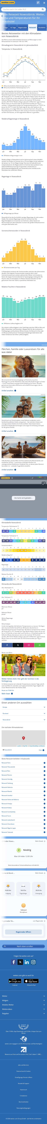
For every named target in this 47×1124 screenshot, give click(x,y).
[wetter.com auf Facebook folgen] (13, 962)
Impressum (23, 1090)
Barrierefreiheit (23, 1102)
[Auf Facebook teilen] (7, 645)
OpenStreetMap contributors (37, 746)
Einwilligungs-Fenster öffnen (23, 1077)
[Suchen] (42, 9)
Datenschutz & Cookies (24, 1071)
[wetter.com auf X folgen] (20, 963)
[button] (23, 996)
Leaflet (19, 746)
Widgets (5, 1000)
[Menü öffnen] (43, 2)
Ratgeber (5, 1013)
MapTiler (25, 746)
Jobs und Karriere (23, 1065)
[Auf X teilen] (18, 645)
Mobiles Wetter (8, 1005)
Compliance (23, 1096)
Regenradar (22, 27)
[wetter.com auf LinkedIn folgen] (27, 962)
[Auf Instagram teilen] (29, 645)
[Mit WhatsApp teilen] (39, 645)
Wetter (4, 996)
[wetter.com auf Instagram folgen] (33, 962)
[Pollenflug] (38, 2)
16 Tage (13, 27)
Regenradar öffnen (23, 932)
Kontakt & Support (23, 1083)
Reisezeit (32, 27)
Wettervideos (7, 1009)
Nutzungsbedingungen (23, 1108)
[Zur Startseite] (8, 2)
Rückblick (41, 27)
